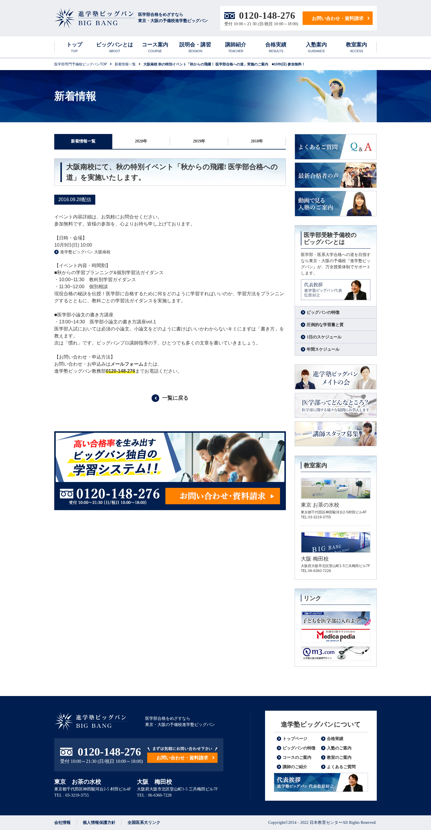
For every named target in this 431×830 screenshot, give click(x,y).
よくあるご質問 (336, 146)
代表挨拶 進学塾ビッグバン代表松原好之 (321, 782)
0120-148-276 (267, 15)
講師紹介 (235, 47)
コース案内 (155, 47)
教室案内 (356, 47)
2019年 (199, 141)
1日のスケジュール (324, 337)
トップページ (295, 738)
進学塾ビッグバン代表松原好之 (336, 289)
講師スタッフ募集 (336, 434)
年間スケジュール (323, 349)
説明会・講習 (195, 47)
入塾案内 (316, 47)
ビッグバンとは (114, 47)
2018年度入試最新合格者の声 (336, 175)
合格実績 (275, 47)
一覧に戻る (175, 398)
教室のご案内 (339, 757)
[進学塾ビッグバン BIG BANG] (94, 18)
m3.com (336, 653)
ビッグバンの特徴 (323, 312)
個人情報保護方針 (99, 822)
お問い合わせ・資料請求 (338, 18)
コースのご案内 (297, 757)
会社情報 (62, 822)
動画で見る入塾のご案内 (336, 203)
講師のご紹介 (295, 767)
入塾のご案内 (339, 748)
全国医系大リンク (144, 822)
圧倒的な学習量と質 (325, 325)
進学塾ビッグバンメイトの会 (336, 377)
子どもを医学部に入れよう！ (336, 618)
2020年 (141, 141)
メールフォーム (127, 363)
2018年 (257, 141)
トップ (74, 47)
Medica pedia (336, 635)
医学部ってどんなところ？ (336, 405)
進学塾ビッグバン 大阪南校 (85, 251)
